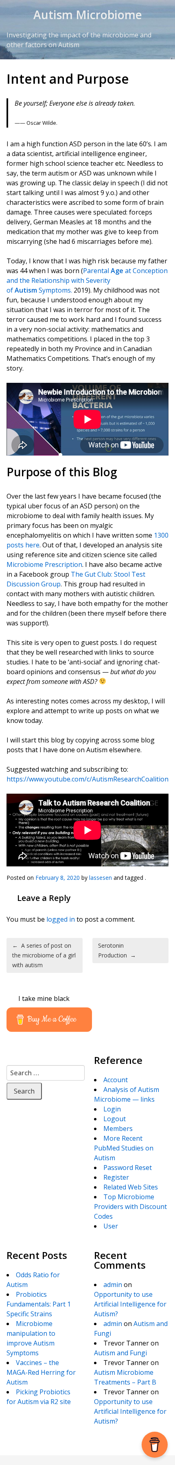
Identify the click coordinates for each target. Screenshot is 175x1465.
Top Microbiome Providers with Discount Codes (130, 1206)
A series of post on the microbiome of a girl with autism (44, 955)
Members (118, 1128)
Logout (114, 1118)
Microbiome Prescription (44, 564)
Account (115, 1079)
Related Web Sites (130, 1187)
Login (112, 1109)
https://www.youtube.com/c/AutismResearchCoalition (87, 779)
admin (112, 1284)
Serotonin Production (117, 950)
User (110, 1226)
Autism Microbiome (87, 14)
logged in (60, 919)
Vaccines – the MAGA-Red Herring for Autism (41, 1372)
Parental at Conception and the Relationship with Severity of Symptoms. (87, 280)
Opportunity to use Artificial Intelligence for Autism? (130, 1304)
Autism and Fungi (120, 1352)
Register (116, 1177)
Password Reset (127, 1167)
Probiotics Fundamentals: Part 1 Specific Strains (39, 1304)
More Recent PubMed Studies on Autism (123, 1148)
